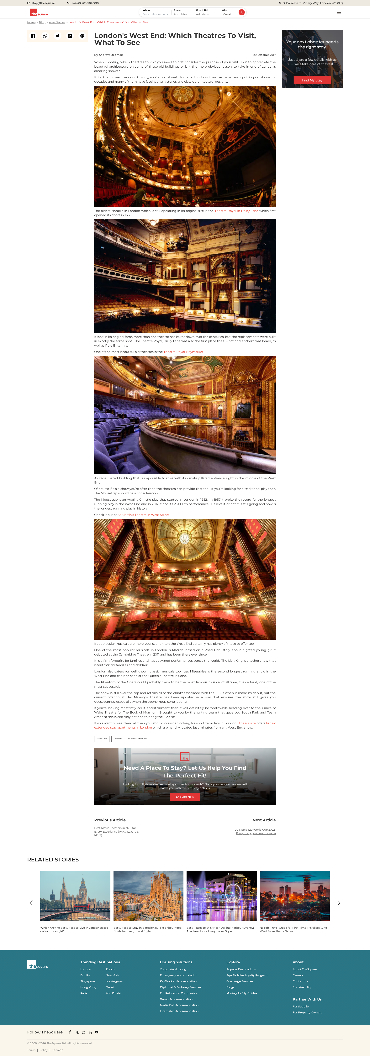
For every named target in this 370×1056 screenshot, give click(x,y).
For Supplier (301, 1006)
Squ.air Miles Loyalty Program (246, 975)
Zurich (110, 969)
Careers (298, 975)
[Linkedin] (90, 1032)
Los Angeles (114, 981)
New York (112, 975)
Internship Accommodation (179, 1011)
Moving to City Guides (241, 993)
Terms (31, 1050)
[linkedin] (70, 36)
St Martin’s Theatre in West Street (144, 515)
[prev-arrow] (31, 903)
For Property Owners (307, 1012)
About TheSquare (305, 969)
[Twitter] (77, 1032)
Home (31, 22)
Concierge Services (239, 981)
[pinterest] (82, 36)
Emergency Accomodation (178, 975)
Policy (44, 1050)
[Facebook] (70, 1032)
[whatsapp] (45, 36)
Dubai (110, 987)
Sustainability (302, 987)
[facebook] (33, 36)
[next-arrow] (339, 903)
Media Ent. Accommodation (179, 1005)
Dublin (85, 975)
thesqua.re (247, 723)
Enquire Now (185, 796)
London (85, 969)
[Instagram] (84, 1032)
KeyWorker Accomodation (178, 981)
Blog (42, 22)
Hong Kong (88, 987)
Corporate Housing (173, 969)
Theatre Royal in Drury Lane (236, 211)
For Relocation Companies (178, 993)
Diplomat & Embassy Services (180, 987)
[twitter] (57, 36)
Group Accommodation (176, 999)
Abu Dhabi (113, 993)
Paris (83, 993)
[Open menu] (339, 12)
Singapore (87, 981)
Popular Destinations (241, 969)
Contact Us (300, 981)
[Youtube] (97, 1032)
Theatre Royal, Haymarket (184, 352)
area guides (57, 22)
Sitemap (57, 1050)
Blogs (230, 987)
